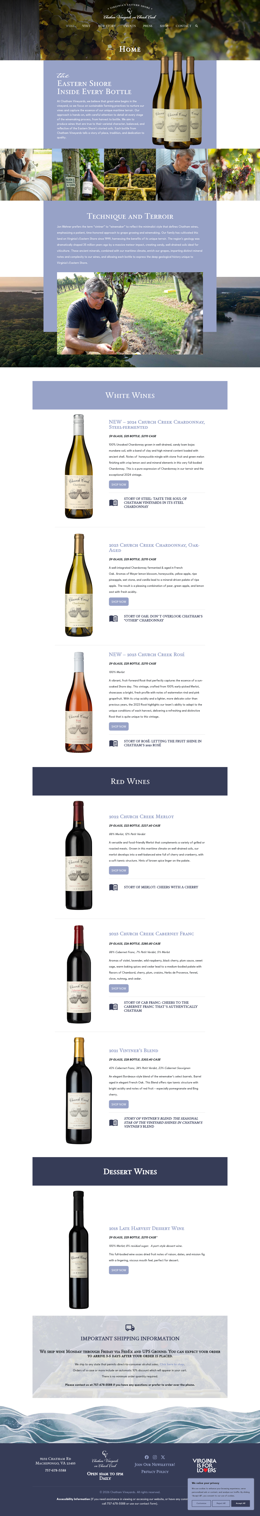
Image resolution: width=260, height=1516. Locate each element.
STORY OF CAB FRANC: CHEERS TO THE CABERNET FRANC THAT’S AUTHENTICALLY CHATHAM (160, 1006)
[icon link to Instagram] (154, 1457)
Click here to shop (172, 1364)
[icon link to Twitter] (162, 1457)
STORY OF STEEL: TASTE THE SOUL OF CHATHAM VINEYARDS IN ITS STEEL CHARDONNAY (155, 503)
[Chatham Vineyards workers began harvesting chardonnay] (130, 175)
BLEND (163, 1122)
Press (147, 26)
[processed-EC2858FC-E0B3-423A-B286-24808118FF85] (26, 175)
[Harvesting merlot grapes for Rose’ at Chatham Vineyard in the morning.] (234, 175)
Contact (183, 26)
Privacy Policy (155, 1471)
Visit (86, 26)
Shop (164, 26)
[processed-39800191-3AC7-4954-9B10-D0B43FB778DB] (78, 175)
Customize (201, 1503)
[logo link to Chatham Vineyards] (204, 1465)
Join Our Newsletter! (155, 1464)
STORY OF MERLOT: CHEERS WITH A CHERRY (161, 887)
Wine (70, 26)
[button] (196, 25)
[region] (221, 1494)
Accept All (240, 1503)
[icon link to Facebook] (146, 1457)
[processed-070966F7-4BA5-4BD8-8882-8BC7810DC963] (182, 175)
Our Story (107, 26)
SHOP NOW (118, 485)
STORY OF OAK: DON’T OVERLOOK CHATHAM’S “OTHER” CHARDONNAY (163, 618)
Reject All (221, 1503)
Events (129, 26)
